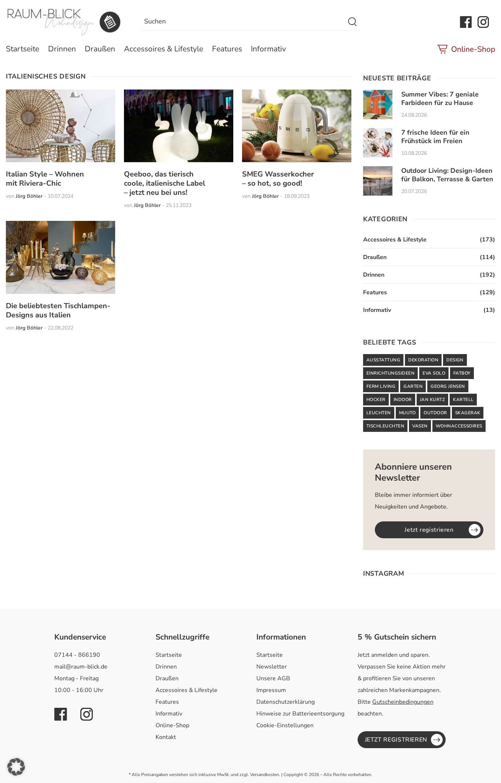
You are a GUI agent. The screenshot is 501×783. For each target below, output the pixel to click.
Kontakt (166, 737)
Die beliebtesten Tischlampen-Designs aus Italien (58, 310)
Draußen (100, 49)
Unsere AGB (273, 678)
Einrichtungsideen (390, 373)
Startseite (22, 49)
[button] (16, 767)
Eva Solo (434, 373)
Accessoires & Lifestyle (163, 49)
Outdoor (435, 413)
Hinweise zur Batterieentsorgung (300, 714)
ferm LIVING (380, 386)
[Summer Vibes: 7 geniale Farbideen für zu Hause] (377, 104)
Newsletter (271, 667)
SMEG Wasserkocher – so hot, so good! (278, 178)
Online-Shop (473, 49)
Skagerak (467, 413)
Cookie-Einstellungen (285, 725)
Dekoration (423, 360)
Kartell (463, 400)
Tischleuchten (385, 426)
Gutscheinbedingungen (403, 702)
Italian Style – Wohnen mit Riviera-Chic (45, 178)
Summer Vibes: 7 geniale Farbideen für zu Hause (440, 98)
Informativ (268, 49)
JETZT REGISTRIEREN (396, 740)
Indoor (403, 400)
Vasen (419, 426)
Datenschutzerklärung (285, 702)
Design (455, 360)
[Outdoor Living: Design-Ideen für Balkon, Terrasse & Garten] (377, 181)
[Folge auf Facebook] (466, 22)
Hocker (375, 400)
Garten (413, 386)
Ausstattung (383, 360)
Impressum (271, 690)
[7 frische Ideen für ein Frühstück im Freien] (377, 142)
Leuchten (378, 413)
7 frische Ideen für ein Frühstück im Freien (435, 136)
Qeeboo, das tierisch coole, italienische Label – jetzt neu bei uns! (164, 183)
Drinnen (62, 49)
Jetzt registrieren (429, 530)
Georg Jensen (448, 386)
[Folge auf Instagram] (483, 22)
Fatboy (462, 373)
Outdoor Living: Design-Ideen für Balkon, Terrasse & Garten (447, 175)
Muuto (407, 413)
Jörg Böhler (29, 196)
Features (227, 49)
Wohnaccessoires (459, 426)
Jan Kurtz (432, 400)
